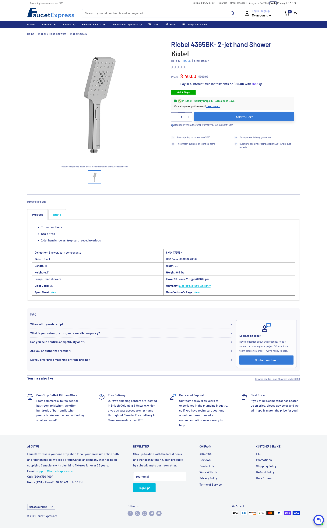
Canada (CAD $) (38, 506)
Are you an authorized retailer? (50, 350)
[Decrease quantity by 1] (174, 117)
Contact (223, 3)
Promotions (264, 460)
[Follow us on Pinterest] (151, 513)
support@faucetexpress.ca (54, 471)
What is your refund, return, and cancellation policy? (65, 333)
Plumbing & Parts (91, 24)
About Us (205, 453)
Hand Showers (57, 33)
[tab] (37, 214)
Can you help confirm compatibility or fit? (57, 342)
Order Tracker (237, 3)
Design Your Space (196, 24)
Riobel (42, 33)
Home (30, 33)
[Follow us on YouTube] (159, 513)
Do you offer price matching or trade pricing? (60, 359)
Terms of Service (210, 484)
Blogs (172, 24)
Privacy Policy (208, 478)
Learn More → (213, 106)
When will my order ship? (46, 324)
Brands (31, 24)
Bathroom (46, 24)
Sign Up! (144, 488)
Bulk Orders (264, 478)
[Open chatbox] (318, 520)
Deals (155, 24)
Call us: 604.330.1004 (204, 3)
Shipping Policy (266, 466)
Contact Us (206, 466)
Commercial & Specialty (125, 24)
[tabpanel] (163, 260)
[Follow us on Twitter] (137, 513)
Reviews (205, 460)
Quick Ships (183, 92)
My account (260, 15)
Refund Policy (265, 472)
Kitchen (67, 24)
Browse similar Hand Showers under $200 (277, 378)
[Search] (232, 13)
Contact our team (266, 360)
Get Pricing (267, 3)
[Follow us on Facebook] (130, 513)
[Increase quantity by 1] (188, 117)
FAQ (258, 453)
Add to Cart (244, 117)
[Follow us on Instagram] (144, 513)
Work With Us (208, 472)
